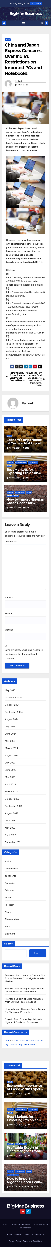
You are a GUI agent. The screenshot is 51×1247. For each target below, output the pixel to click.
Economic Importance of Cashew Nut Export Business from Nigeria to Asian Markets (25, 978)
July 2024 (10, 726)
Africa (10, 462)
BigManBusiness (25, 13)
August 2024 (11, 719)
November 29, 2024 (19, 1187)
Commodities (20, 462)
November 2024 (13, 697)
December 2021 (13, 842)
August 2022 (11, 813)
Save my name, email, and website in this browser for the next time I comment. (24, 654)
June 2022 (10, 820)
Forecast (9, 904)
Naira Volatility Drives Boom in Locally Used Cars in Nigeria (17, 377)
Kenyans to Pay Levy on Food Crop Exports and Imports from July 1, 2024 (34, 379)
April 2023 (10, 784)
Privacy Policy (15, 1241)
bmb (20, 81)
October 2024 (12, 704)
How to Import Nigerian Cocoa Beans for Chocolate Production (25, 502)
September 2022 (13, 806)
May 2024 (10, 741)
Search (8, 943)
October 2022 (12, 798)
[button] (42, 23)
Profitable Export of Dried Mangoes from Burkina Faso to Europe (25, 1151)
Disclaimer (39, 1234)
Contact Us (28, 1234)
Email (8, 613)
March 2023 (11, 791)
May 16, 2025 (16, 1094)
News (8, 39)
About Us (18, 1234)
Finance (9, 897)
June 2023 (10, 770)
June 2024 (10, 733)
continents (10, 875)
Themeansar (25, 1228)
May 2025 (10, 690)
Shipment (10, 933)
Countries (33, 462)
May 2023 (10, 777)
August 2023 (11, 755)
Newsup (42, 1224)
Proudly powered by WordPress (16, 1224)
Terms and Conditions (32, 1241)
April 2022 (10, 835)
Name (9, 597)
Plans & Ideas (12, 496)
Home (9, 1234)
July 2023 (10, 762)
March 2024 (11, 748)
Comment (11, 541)
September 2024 (14, 712)
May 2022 (10, 827)
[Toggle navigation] (24, 23)
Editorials (9, 890)
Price (7, 926)
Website (9, 629)
